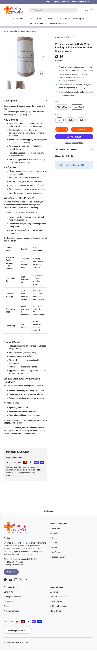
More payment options (74, 143)
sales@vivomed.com (14, 565)
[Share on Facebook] (67, 156)
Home (6, 31)
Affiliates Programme (59, 606)
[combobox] (53, 10)
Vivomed (58, 37)
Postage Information (12, 597)
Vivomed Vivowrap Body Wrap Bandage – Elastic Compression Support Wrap (24, 31)
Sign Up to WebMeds (61, 2)
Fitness (53, 538)
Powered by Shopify (21, 642)
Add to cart (82, 129)
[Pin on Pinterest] (72, 156)
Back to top (48, 511)
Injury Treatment (57, 552)
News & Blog (55, 611)
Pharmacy (54, 547)
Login (48, 2)
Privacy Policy (56, 601)
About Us (54, 592)
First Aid (53, 543)
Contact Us (11, 572)
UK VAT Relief (9, 601)
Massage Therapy (57, 557)
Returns (7, 606)
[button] (91, 10)
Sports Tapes (56, 528)
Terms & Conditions (58, 597)
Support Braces (56, 533)
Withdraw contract (11, 611)
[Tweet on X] (62, 156)
